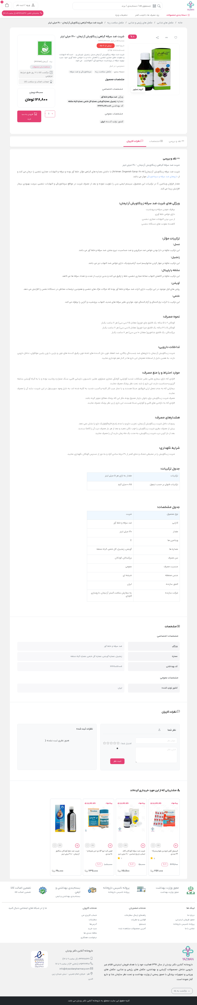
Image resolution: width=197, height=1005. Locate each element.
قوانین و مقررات (138, 919)
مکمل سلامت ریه (103, 71)
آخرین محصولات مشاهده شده (132, 928)
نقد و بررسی (175, 141)
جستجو (142, 924)
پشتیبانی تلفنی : (21, 13)
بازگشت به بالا (180, 990)
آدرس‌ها (93, 924)
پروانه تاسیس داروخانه (184, 924)
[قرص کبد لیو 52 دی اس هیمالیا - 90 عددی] (98, 818)
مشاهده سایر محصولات (41, 67)
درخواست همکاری (89, 937)
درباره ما (191, 915)
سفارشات (93, 919)
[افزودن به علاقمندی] (153, 845)
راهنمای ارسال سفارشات (135, 915)
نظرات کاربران (134, 141)
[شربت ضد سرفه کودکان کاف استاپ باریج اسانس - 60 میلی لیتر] (131, 818)
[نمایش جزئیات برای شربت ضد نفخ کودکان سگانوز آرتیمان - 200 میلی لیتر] (65, 818)
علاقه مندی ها (90, 933)
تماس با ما (190, 928)
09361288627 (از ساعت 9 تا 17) (76, 958)
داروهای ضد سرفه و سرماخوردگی (162, 176)
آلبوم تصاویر (138, 89)
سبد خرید (92, 928)
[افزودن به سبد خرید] (176, 846)
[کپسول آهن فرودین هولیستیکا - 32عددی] (164, 818)
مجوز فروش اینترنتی (185, 919)
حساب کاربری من (89, 915)
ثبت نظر (117, 761)
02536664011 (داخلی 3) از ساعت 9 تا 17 (72, 963)
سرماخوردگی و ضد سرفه (80, 71)
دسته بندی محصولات (177, 15)
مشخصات (154, 141)
